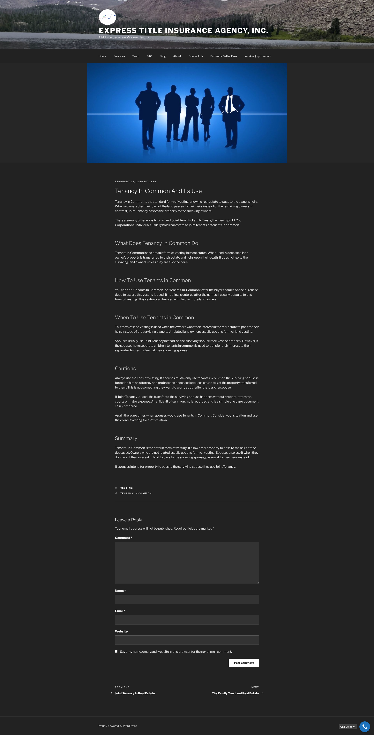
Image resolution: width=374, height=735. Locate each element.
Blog (163, 56)
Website (121, 631)
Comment (123, 538)
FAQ (149, 56)
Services (119, 56)
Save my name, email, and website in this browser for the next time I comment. (176, 651)
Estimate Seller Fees (223, 56)
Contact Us (196, 56)
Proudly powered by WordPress (117, 725)
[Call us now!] (364, 726)
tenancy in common (136, 493)
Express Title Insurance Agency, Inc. (184, 30)
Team (135, 56)
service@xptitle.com (257, 56)
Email (120, 611)
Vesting (126, 488)
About (177, 56)
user (152, 181)
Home (102, 56)
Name (120, 591)
